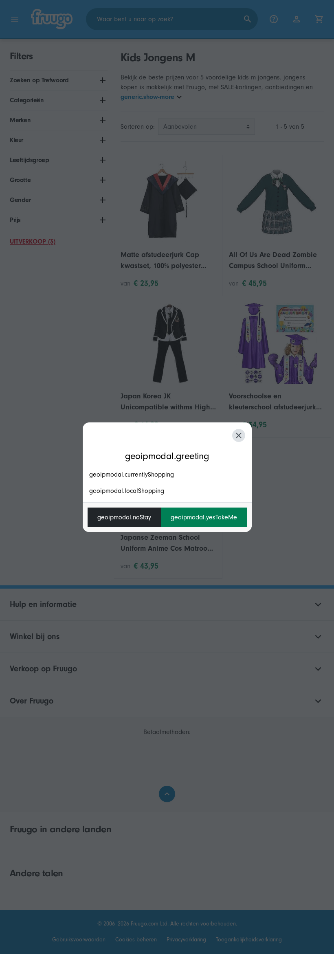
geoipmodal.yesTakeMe (204, 517)
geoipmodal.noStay (124, 517)
